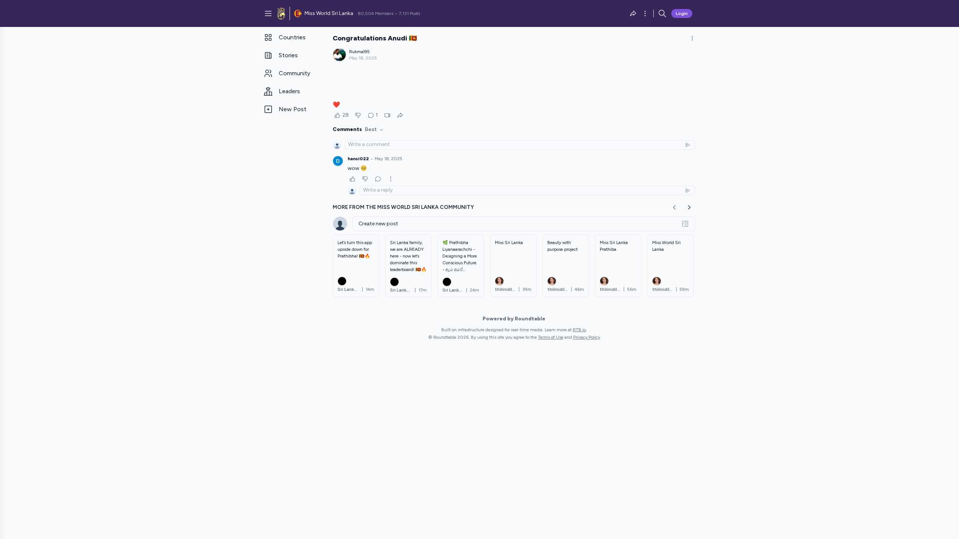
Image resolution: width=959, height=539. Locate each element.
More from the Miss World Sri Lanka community (403, 207)
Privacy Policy (586, 337)
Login (682, 13)
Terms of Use (550, 337)
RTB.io (579, 329)
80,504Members (375, 13)
